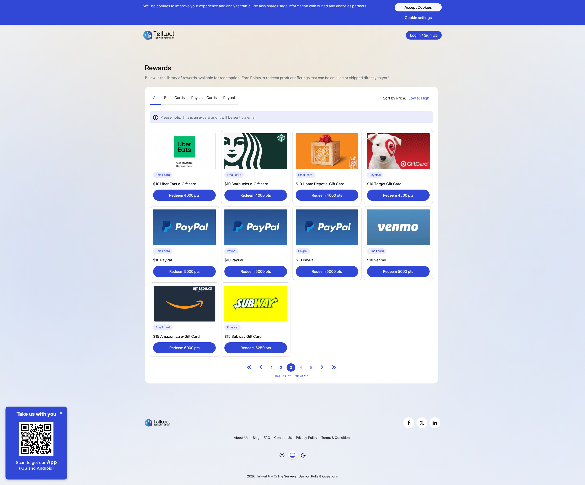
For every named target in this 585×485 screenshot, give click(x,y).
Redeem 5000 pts (184, 271)
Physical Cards (204, 97)
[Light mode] (282, 455)
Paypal (229, 97)
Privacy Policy (306, 437)
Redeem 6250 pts (256, 348)
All (155, 97)
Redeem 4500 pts (398, 195)
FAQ (267, 437)
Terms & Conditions (336, 437)
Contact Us (283, 437)
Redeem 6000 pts (184, 348)
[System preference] (292, 455)
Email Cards (174, 97)
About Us (241, 437)
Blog (256, 437)
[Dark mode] (303, 455)
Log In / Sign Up (424, 35)
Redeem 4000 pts (184, 195)
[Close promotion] (61, 413)
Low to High (419, 98)
